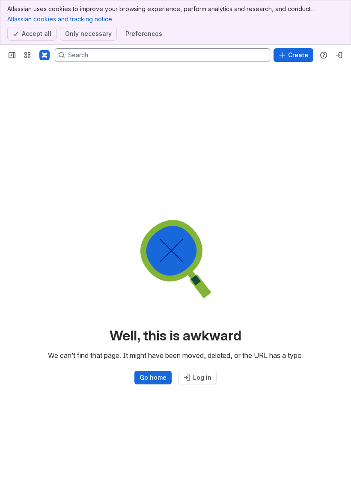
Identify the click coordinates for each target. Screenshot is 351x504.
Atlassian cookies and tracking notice (59, 19)
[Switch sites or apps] (27, 55)
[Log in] (339, 55)
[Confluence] (44, 55)
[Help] (323, 55)
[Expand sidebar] (12, 55)
